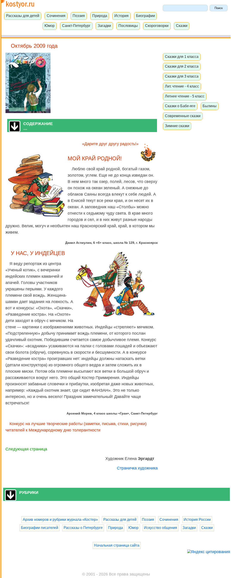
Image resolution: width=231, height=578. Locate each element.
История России (197, 519)
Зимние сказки (177, 126)
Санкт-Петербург (76, 26)
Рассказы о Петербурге (83, 528)
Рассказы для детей (22, 16)
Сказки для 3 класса (182, 76)
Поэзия (79, 16)
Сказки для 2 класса (182, 66)
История (121, 16)
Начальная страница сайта (116, 545)
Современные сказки (183, 116)
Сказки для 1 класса (182, 56)
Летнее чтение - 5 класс (184, 96)
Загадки (104, 26)
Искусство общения (160, 528)
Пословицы (128, 26)
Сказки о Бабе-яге (180, 106)
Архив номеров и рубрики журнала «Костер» (60, 519)
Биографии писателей (39, 528)
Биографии (145, 16)
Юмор (49, 26)
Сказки (181, 26)
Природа (99, 16)
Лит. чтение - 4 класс (182, 86)
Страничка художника (137, 468)
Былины (210, 106)
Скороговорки (157, 26)
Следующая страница (26, 449)
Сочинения (56, 16)
